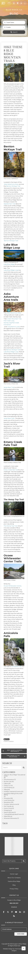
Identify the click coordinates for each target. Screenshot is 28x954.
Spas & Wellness (9, 812)
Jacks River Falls (9, 418)
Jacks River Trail (9, 387)
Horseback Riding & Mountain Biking (13, 794)
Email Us (14, 907)
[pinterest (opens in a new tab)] (12, 912)
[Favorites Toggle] (17, 3)
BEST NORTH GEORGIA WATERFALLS (14, 750)
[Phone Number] (24, 3)
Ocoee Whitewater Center (12, 586)
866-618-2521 (14, 903)
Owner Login (14, 874)
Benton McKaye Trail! (11, 240)
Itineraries (7, 798)
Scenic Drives (8, 808)
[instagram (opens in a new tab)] (24, 912)
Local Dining (8, 800)
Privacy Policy (14, 889)
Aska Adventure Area (11, 184)
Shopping (7, 810)
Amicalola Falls (17, 666)
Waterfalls (7, 816)
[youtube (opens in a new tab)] (16, 912)
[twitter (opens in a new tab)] (8, 912)
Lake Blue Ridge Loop (11, 270)
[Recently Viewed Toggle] (21, 3)
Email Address (7, 929)
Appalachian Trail (9, 204)
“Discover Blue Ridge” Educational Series (14, 775)
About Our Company (14, 877)
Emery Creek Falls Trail (11, 470)
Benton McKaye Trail (13, 186)
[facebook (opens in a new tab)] (4, 912)
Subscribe (20, 934)
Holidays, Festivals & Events (12, 791)
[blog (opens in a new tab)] (14, 916)
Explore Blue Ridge (14, 881)
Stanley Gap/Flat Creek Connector (11, 323)
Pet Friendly (8, 806)
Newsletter (7, 802)
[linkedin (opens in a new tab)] (20, 912)
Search (5, 767)
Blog (14, 885)
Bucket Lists (7, 781)
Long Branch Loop (13, 326)
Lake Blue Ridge (9, 264)
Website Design (8, 949)
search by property (9, 861)
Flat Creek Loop (9, 320)
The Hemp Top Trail (10, 526)
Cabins (6, 783)
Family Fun (7, 785)
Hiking (7, 739)
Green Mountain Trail (14, 319)
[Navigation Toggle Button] (14, 3)
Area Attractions (9, 779)
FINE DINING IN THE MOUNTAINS (13, 756)
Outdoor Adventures (10, 804)
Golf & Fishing (8, 787)
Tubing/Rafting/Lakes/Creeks (13, 814)
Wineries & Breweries (10, 818)
